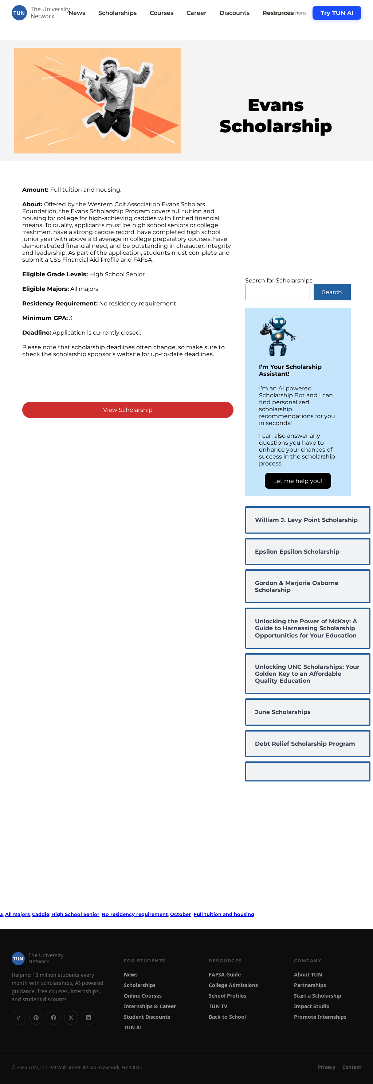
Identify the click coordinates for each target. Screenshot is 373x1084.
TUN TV (218, 1006)
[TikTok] (18, 1018)
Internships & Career (150, 1006)
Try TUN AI (337, 12)
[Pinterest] (36, 1018)
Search (332, 292)
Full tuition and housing (224, 914)
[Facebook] (53, 1018)
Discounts (235, 12)
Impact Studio (312, 1006)
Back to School (227, 1016)
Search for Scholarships (279, 280)
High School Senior (75, 914)
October (180, 914)
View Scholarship (128, 409)
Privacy (326, 1067)
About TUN (308, 974)
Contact (351, 1067)
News (76, 12)
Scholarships (117, 12)
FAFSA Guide (225, 974)
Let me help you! (297, 480)
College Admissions (233, 985)
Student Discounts (147, 1016)
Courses (161, 12)
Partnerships (310, 985)
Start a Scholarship (317, 995)
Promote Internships (320, 1016)
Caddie (40, 914)
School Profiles (227, 995)
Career (196, 12)
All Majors (17, 914)
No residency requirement (135, 914)
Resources (281, 12)
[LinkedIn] (88, 1018)
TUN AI (133, 1027)
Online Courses (143, 995)
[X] (71, 1018)
